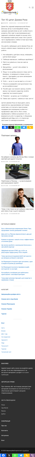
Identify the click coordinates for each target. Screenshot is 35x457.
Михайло (5, 23)
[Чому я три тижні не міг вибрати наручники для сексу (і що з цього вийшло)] (17, 197)
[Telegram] (24, 127)
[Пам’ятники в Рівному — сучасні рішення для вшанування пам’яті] (17, 171)
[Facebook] (5, 127)
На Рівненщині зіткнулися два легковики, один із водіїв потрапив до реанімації (17, 262)
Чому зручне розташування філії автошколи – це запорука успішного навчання (16, 257)
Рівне (3, 405)
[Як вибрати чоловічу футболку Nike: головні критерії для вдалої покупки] (17, 146)
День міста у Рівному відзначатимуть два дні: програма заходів (16, 235)
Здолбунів (4, 408)
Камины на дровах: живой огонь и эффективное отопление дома (17, 240)
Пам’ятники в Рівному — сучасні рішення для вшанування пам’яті (16, 182)
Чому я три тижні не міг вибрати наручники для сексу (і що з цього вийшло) (17, 210)
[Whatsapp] (17, 127)
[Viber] (17, 130)
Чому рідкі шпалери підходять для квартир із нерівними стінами (16, 279)
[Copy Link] (30, 127)
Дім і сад (4, 334)
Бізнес (3, 331)
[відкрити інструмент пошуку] (29, 7)
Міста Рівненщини (8, 400)
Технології (4, 346)
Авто (3, 328)
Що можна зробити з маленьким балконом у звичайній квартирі (16, 246)
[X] (11, 127)
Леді (2, 343)
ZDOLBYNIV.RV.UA (24, 389)
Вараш (3, 411)
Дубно (3, 414)
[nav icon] (33, 7)
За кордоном (5, 337)
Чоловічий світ (23, 23)
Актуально (5, 435)
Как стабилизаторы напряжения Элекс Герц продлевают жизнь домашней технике (16, 229)
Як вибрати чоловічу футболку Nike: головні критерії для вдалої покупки (17, 158)
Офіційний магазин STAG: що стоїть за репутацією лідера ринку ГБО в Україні (14, 251)
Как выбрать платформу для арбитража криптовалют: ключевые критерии (14, 273)
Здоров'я (4, 340)
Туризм (3, 349)
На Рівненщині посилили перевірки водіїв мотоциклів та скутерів (15, 268)
